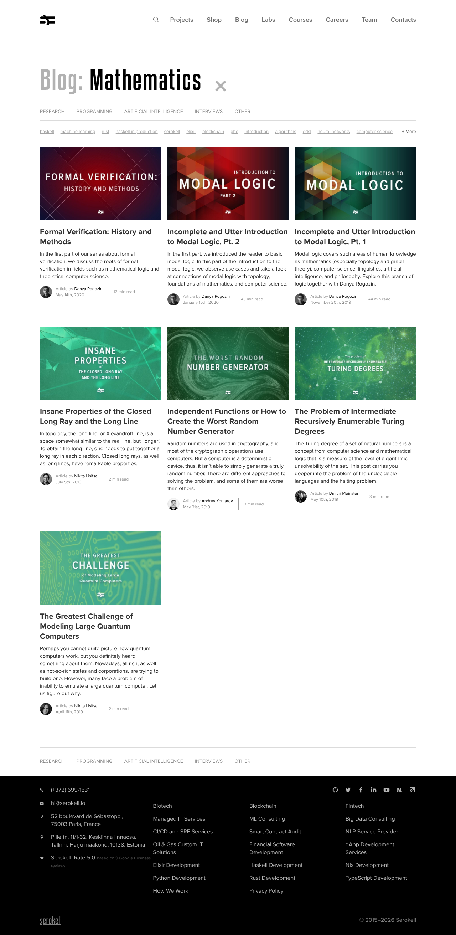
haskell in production (137, 131)
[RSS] (412, 790)
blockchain (213, 131)
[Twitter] (348, 790)
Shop (214, 20)
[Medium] (399, 790)
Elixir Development (176, 865)
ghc (234, 131)
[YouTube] (386, 790)
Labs (268, 20)
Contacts (403, 20)
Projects (181, 20)
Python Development (179, 878)
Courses (300, 20)
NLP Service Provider (372, 831)
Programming (95, 112)
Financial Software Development (272, 848)
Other (242, 112)
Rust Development (272, 878)
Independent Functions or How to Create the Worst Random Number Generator (226, 421)
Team (369, 20)
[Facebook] (361, 790)
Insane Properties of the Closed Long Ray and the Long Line (95, 416)
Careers (337, 20)
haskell (47, 131)
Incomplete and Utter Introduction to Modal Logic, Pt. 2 (227, 237)
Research (52, 112)
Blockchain (262, 806)
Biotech (162, 806)
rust (105, 131)
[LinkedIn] (374, 790)
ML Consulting (267, 818)
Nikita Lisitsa (86, 476)
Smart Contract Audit (275, 831)
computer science (375, 131)
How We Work (170, 890)
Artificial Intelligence (153, 112)
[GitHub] (335, 790)
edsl (307, 131)
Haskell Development (276, 865)
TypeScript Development (376, 878)
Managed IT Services (179, 818)
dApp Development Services (370, 848)
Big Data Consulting (370, 818)
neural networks (333, 131)
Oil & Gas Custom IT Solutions (178, 848)
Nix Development (367, 865)
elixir (191, 131)
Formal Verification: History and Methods (96, 237)
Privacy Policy (266, 890)
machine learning (78, 131)
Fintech (355, 806)
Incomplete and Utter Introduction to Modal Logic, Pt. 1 (355, 237)
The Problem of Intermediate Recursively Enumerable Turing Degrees (349, 421)
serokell (172, 131)
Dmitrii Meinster (343, 493)
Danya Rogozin (88, 289)
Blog (241, 20)
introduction (256, 131)
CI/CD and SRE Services (183, 831)
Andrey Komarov (217, 501)
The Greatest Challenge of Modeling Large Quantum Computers (86, 626)
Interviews (209, 112)
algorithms (285, 131)
